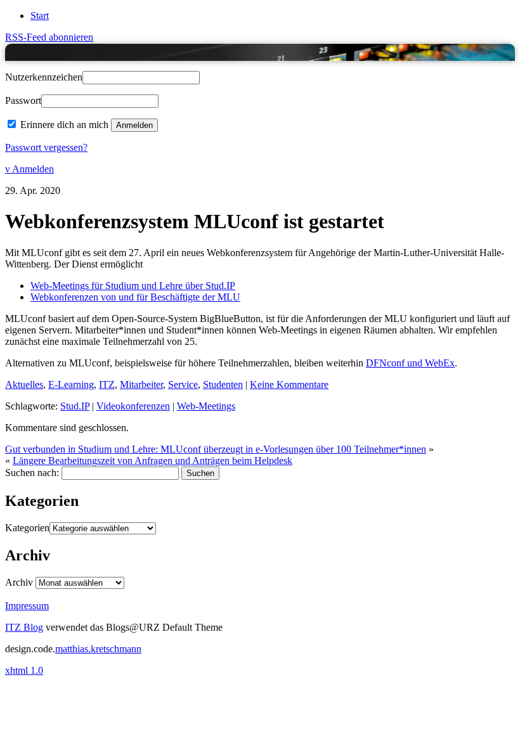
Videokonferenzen (133, 406)
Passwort (23, 100)
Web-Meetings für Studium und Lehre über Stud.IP (132, 285)
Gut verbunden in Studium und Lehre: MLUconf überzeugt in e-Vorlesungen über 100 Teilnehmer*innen (215, 449)
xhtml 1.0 (24, 670)
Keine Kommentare (289, 384)
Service (183, 384)
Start (39, 15)
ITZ (107, 384)
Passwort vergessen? (46, 147)
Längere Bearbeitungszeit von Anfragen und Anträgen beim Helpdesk (152, 460)
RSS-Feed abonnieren (49, 37)
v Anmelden (29, 169)
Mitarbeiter (141, 384)
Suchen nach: (32, 472)
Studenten (223, 384)
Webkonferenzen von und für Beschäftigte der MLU (135, 297)
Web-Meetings (206, 406)
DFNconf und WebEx (410, 363)
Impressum (27, 605)
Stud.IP (74, 406)
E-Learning (71, 384)
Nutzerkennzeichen (43, 77)
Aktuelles (24, 384)
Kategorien (27, 527)
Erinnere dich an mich (64, 124)
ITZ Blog (35, 52)
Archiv (19, 582)
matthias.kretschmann (98, 648)
